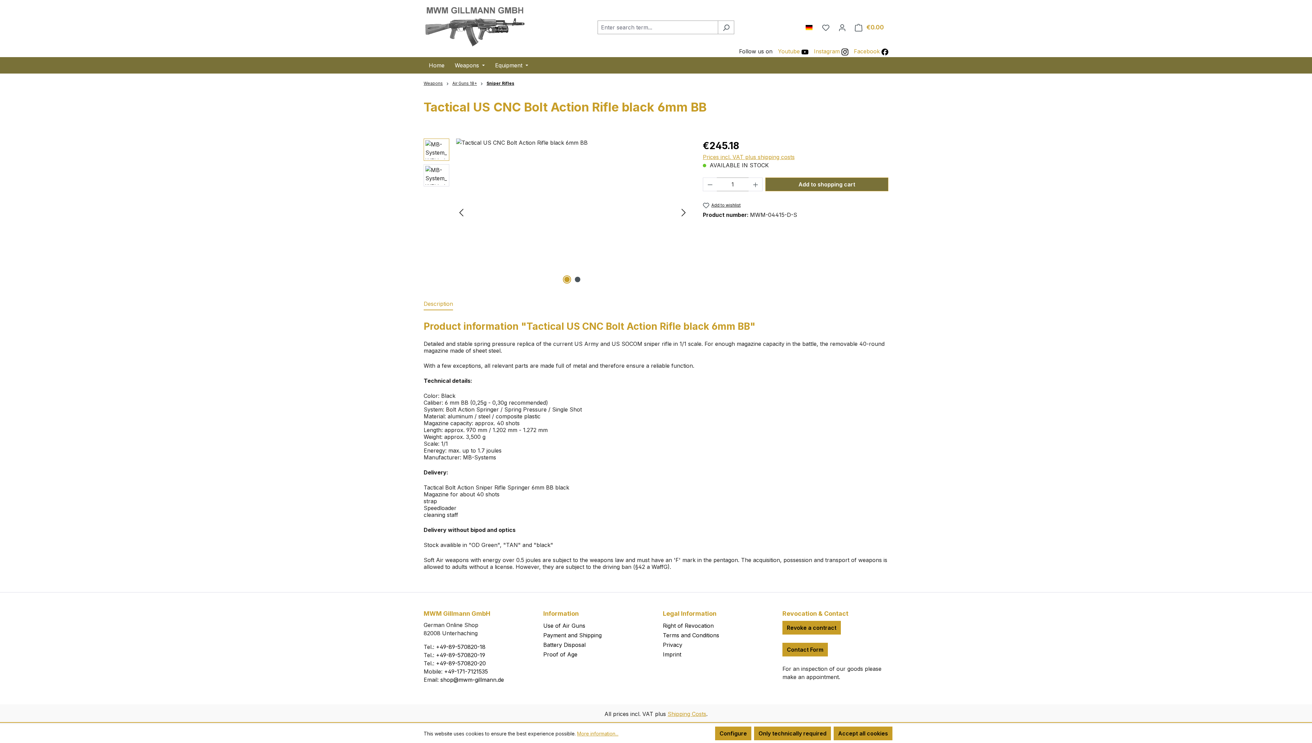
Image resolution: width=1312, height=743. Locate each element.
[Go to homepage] (475, 26)
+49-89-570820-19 (460, 655)
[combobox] (658, 27)
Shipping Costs (687, 714)
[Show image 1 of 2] (567, 279)
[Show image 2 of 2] (577, 279)
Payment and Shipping (572, 635)
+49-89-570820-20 (461, 663)
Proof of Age (560, 654)
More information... (597, 734)
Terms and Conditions (691, 635)
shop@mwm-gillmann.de (472, 679)
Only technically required (792, 733)
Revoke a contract (811, 627)
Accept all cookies (863, 733)
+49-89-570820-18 (461, 646)
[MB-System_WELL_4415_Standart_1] (572, 212)
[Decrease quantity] (710, 184)
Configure (733, 733)
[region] (556, 212)
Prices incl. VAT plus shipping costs (749, 157)
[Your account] (842, 27)
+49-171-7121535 (466, 671)
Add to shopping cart (826, 184)
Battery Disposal (564, 644)
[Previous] (461, 212)
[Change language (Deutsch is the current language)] (812, 26)
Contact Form (805, 649)
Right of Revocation (688, 625)
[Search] (726, 27)
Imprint (672, 654)
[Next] (684, 212)
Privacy (672, 644)
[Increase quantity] (756, 184)
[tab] (438, 304)
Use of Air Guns (564, 625)
